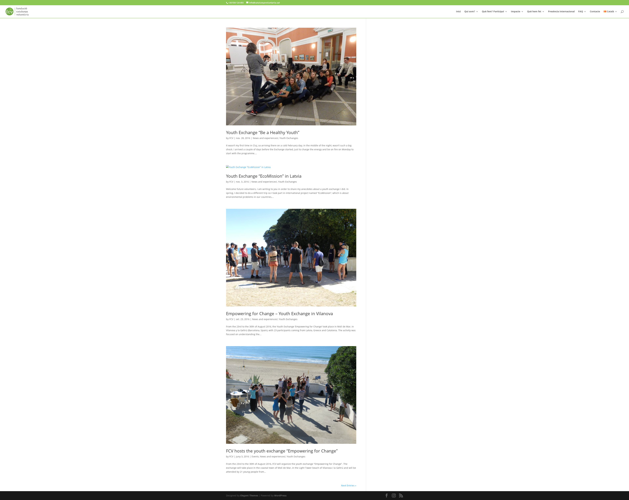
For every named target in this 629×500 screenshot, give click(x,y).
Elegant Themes (249, 495)
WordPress (280, 495)
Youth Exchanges (288, 138)
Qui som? (469, 11)
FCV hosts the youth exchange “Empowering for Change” (282, 451)
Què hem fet (534, 11)
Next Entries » (348, 485)
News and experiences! (265, 138)
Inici (458, 11)
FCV (231, 138)
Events (255, 456)
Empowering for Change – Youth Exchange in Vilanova (279, 313)
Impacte (515, 11)
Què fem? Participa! (493, 11)
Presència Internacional (561, 11)
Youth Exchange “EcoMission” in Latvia (263, 176)
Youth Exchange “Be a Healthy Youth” (262, 132)
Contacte (595, 11)
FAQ (580, 11)
